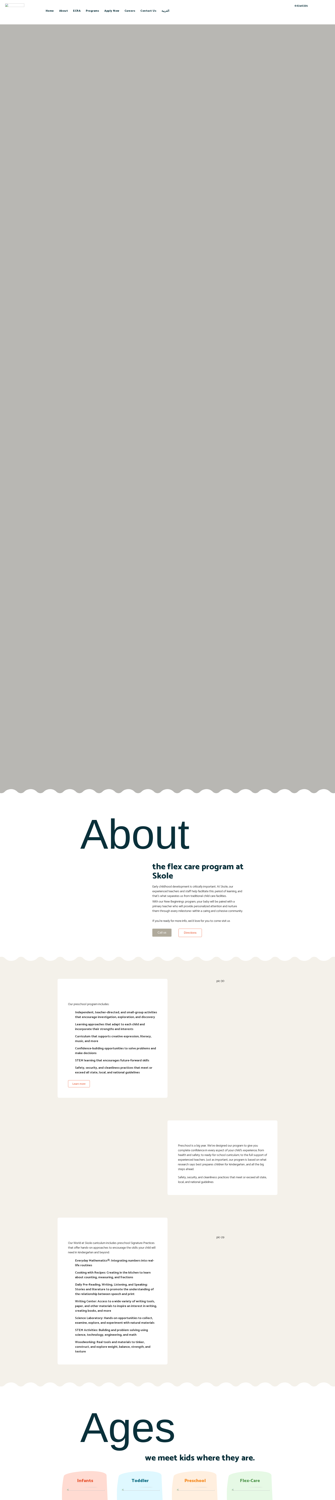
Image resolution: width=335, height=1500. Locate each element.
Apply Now (111, 11)
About (63, 11)
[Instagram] (307, 17)
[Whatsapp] (297, 17)
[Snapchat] (288, 17)
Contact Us (148, 11)
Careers (130, 11)
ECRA (77, 11)
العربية (165, 11)
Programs (92, 11)
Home (50, 11)
